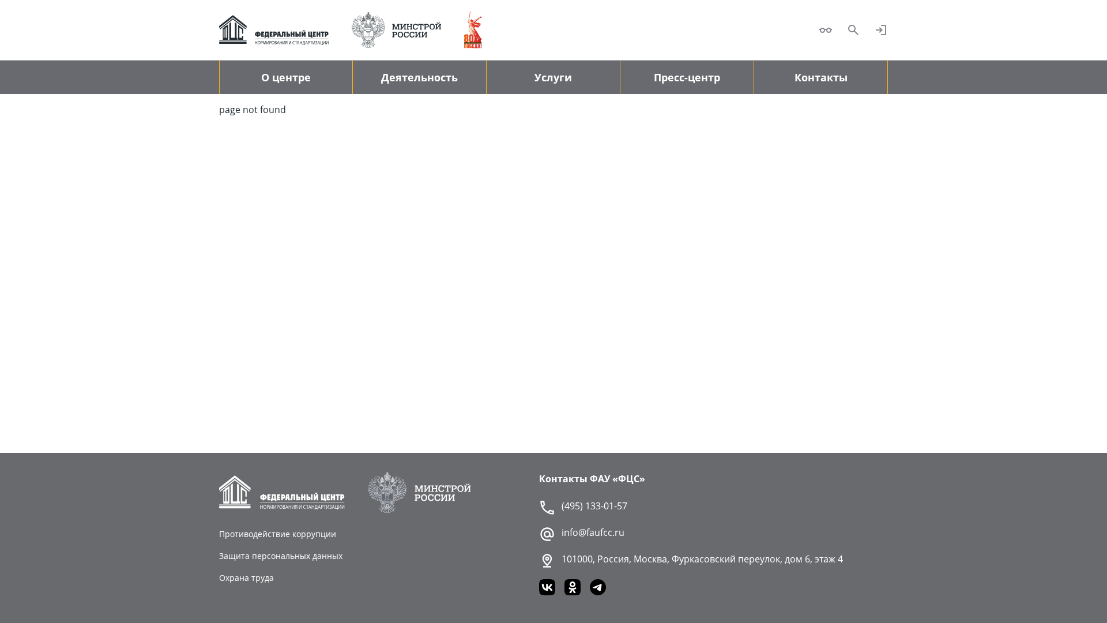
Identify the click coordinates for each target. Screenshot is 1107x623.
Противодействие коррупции (277, 533)
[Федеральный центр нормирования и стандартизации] (274, 30)
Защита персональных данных (280, 555)
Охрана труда (246, 577)
